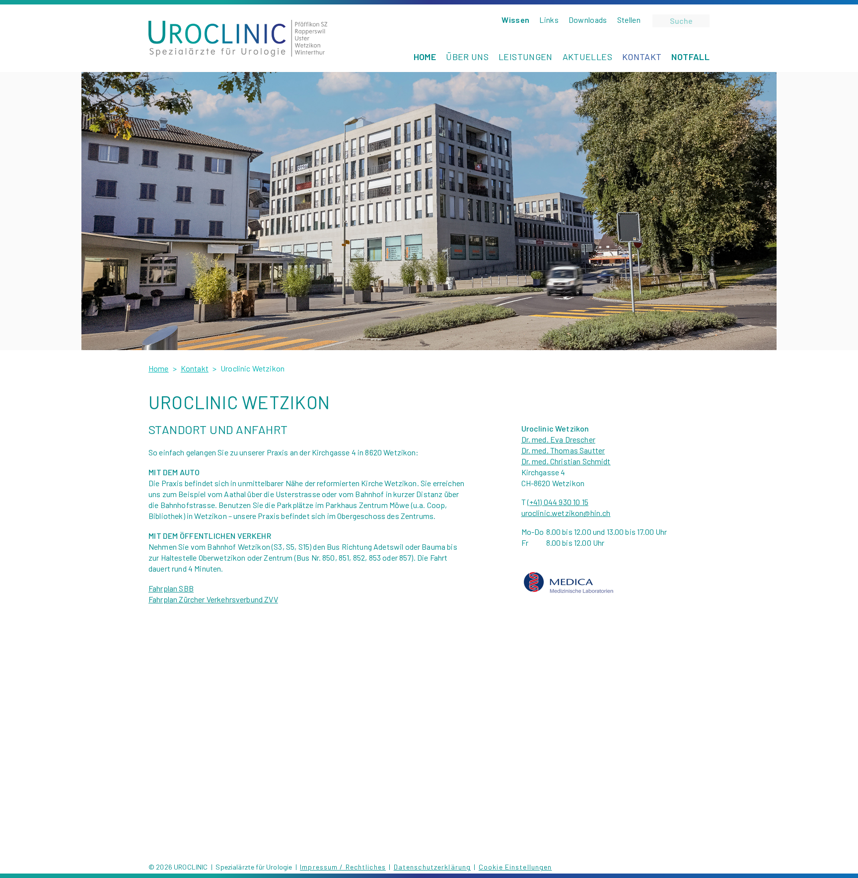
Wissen (515, 19)
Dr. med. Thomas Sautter (563, 450)
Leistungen (526, 56)
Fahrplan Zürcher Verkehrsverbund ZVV (213, 599)
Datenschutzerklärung (432, 867)
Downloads (588, 19)
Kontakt (642, 56)
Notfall (690, 56)
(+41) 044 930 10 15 (557, 502)
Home (425, 56)
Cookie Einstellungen (515, 867)
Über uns (467, 56)
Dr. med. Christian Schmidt (566, 461)
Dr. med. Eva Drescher (558, 439)
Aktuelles (587, 56)
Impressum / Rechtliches (343, 867)
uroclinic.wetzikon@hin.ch (566, 512)
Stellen (629, 19)
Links (549, 19)
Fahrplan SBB (171, 588)
